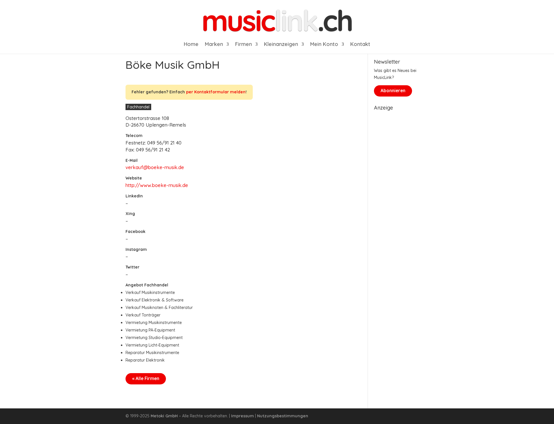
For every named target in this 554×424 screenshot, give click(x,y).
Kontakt (360, 44)
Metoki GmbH (164, 416)
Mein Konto (324, 44)
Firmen (243, 44)
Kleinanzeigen (281, 44)
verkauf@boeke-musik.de (155, 167)
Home (191, 44)
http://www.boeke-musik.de (157, 185)
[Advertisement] (401, 200)
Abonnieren (393, 90)
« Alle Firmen (145, 378)
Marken (214, 44)
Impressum (242, 416)
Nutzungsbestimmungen (282, 416)
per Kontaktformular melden (216, 92)
